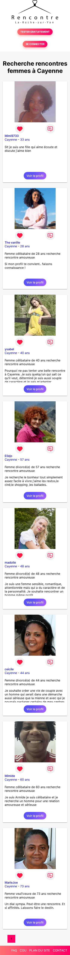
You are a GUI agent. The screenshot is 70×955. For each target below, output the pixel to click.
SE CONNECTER (35, 44)
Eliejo (8, 456)
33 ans (25, 139)
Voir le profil (35, 176)
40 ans (25, 353)
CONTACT (60, 950)
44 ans (25, 673)
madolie (10, 562)
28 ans (25, 246)
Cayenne (11, 139)
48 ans (25, 566)
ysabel (9, 349)
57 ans (24, 459)
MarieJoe (11, 882)
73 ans (24, 886)
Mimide (10, 776)
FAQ (14, 950)
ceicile (9, 669)
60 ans (25, 779)
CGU (23, 950)
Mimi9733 (12, 136)
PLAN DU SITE (39, 950)
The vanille (12, 242)
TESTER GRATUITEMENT (35, 31)
